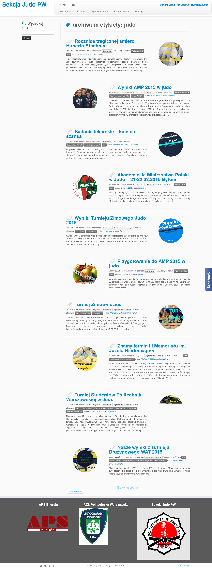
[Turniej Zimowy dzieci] (170, 317)
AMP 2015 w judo (181, 271)
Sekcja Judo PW (24, 4)
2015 (77, 231)
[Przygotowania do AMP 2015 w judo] (85, 274)
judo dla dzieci (85, 313)
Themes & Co (120, 566)
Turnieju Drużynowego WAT (143, 460)
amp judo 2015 (180, 184)
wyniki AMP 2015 (137, 96)
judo (68, 54)
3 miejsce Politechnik (182, 92)
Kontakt (81, 11)
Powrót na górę (185, 566)
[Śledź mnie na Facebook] (70, 5)
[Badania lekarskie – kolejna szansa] (170, 144)
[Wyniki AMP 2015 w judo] (85, 100)
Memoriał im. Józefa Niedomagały (122, 359)
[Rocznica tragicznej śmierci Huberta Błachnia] (170, 54)
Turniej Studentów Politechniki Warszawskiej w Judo (104, 397)
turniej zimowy (91, 231)
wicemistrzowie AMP (122, 96)
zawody (128, 228)
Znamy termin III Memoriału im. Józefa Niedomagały (147, 348)
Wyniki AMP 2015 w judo (144, 87)
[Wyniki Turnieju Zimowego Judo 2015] (170, 230)
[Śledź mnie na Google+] (74, 5)
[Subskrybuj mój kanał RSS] (61, 5)
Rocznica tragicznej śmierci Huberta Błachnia (101, 43)
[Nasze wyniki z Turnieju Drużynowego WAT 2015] (85, 460)
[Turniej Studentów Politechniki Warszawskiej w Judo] (170, 407)
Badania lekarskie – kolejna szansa (100, 133)
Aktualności (65, 11)
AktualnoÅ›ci (107, 51)
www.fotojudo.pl (160, 460)
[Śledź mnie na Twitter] (65, 5)
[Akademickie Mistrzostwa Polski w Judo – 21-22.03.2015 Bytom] (70, 172)
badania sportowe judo (92, 145)
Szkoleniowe (120, 11)
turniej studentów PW (74, 411)
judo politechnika (86, 408)
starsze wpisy (75, 491)
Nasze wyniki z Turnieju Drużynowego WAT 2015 (139, 449)
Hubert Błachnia (137, 51)
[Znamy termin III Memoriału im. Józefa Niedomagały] (85, 358)
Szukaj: (25, 28)
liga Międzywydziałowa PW (103, 408)
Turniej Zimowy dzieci (99, 304)
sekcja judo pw (120, 408)
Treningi (139, 11)
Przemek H (101, 54)
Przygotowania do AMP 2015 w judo (147, 263)
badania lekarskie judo (74, 145)
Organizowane (98, 11)
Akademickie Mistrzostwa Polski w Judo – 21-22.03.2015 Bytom (149, 176)
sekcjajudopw (131, 408)
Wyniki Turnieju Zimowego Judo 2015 (106, 220)
